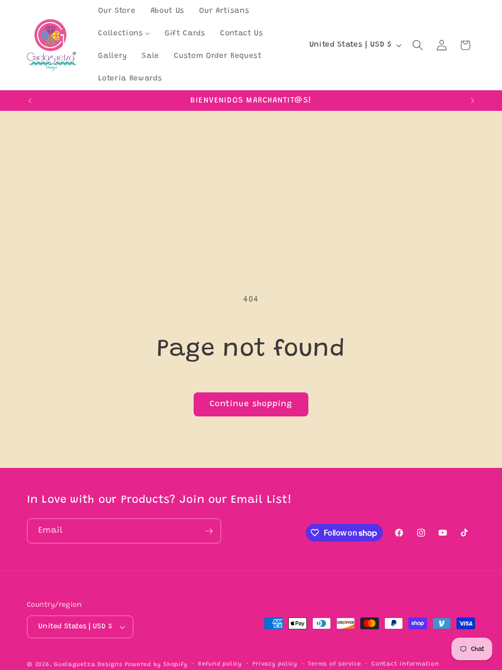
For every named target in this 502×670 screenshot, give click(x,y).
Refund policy (220, 664)
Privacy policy (275, 664)
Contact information (405, 664)
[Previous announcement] (30, 100)
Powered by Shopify (156, 665)
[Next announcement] (472, 100)
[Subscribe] (209, 531)
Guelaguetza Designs (88, 665)
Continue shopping (251, 404)
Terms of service (334, 664)
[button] (417, 45)
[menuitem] (117, 11)
